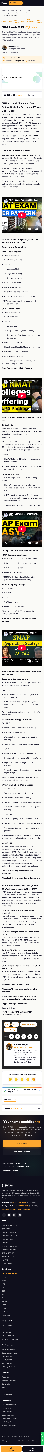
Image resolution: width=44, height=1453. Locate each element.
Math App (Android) (9, 1425)
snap (7, 1024)
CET (3, 1291)
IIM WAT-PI (6, 1260)
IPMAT (4, 1305)
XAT (3, 1284)
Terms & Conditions (20, 1441)
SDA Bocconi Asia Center (14, 568)
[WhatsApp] (4, 1215)
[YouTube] (9, 1215)
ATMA (4, 1298)
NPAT (4, 1308)
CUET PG (5, 1312)
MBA (7, 10)
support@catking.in (9, 1209)
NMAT (13, 10)
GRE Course (6, 1329)
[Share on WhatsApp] (29, 1036)
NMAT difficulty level (20, 984)
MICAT (4, 1301)
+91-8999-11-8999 (19, 1202)
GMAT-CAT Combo (9, 1336)
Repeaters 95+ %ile (9, 1249)
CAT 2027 (5, 1243)
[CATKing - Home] (4, 3)
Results (4, 1391)
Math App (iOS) (7, 1422)
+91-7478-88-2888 (22, 1206)
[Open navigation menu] (40, 3)
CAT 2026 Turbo (8, 1229)
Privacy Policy (7, 1441)
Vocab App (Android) (9, 1418)
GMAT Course (7, 1325)
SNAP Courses (20, 1012)
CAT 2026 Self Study (9, 1225)
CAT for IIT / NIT (8, 1253)
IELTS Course (7, 1332)
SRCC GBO (6, 1315)
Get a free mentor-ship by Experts (17, 368)
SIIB (6, 597)
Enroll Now (22, 1144)
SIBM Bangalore (11, 602)
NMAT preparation (28, 1024)
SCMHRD (8, 593)
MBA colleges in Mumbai (9, 13)
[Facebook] (20, 1215)
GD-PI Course (7, 1263)
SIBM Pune (8, 588)
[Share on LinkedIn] (23, 1036)
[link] (7, 1184)
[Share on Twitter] (17, 1036)
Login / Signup (7, 1411)
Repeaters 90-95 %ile (9, 1246)
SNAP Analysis (23, 13)
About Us (5, 1377)
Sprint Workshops (8, 1349)
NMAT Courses (15, 1015)
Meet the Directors (9, 1380)
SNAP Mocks (8, 1012)
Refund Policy (32, 1441)
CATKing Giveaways (9, 1367)
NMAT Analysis (20, 10)
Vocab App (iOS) (8, 1415)
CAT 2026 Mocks (8, 1239)
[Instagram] (14, 1215)
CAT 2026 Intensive (9, 1232)
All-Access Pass (7, 1356)
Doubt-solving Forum (9, 1353)
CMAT (4, 1287)
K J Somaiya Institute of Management (20, 563)
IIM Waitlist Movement (10, 1360)
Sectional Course (8, 1256)
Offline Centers (7, 1394)
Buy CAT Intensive (15, 3)
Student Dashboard (9, 1405)
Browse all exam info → (10, 1274)
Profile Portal (6, 1408)
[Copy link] (36, 1036)
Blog (3, 10)
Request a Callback (22, 1152)
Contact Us (6, 1384)
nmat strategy (10, 1030)
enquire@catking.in (25, 1209)
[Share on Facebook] (11, 1036)
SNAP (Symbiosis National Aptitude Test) (20, 155)
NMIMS (7, 174)
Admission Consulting (10, 1339)
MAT (3, 1294)
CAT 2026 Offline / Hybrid (11, 1236)
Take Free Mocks (8, 1363)
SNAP (29, 10)
